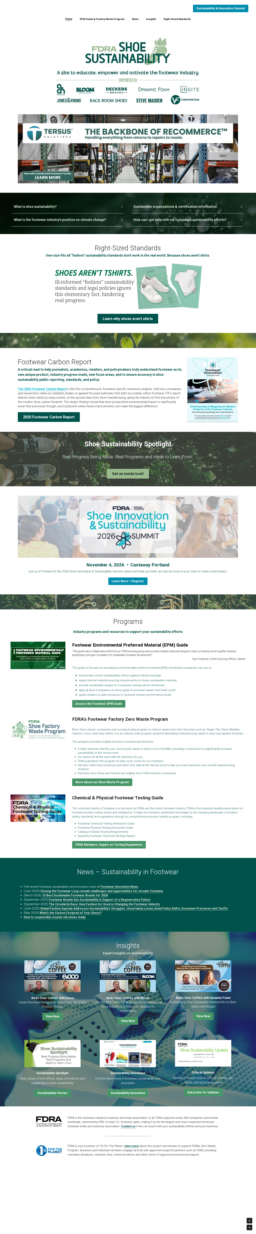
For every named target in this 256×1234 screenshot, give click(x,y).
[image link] (128, 148)
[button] (68, 206)
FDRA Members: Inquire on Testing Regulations (109, 844)
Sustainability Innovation (128, 1093)
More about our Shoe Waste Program (102, 782)
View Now (52, 1016)
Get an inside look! (128, 473)
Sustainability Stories (52, 1093)
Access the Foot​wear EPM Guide (99, 703)
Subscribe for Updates (203, 1092)
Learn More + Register (128, 581)
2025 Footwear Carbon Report (49, 417)
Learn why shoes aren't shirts (128, 318)
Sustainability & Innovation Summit (220, 8)
